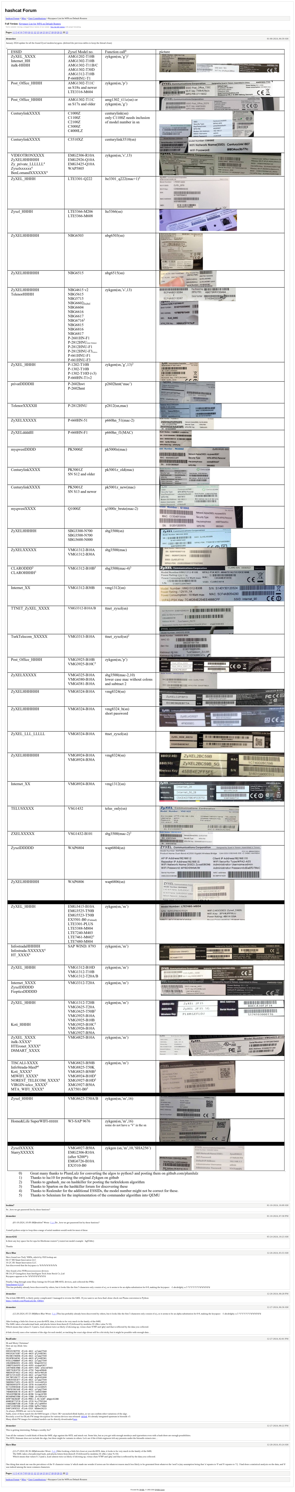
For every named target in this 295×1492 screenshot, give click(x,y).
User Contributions (37, 18)
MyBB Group (160, 1490)
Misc (24, 18)
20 (58, 32)
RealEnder (11, 1338)
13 (38, 32)
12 (35, 32)
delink (84, 1416)
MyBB (141, 1490)
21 (61, 32)
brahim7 (10, 1205)
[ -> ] (52, 1222)
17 (49, 32)
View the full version (57, 27)
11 (32, 32)
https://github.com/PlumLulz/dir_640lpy (25, 1300)
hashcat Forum (21, 10)
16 (46, 32)
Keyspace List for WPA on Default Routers (40, 23)
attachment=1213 (15, 1284)
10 (29, 32)
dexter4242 (11, 1236)
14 (41, 32)
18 (52, 32)
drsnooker (11, 38)
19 (55, 32)
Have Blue (11, 1253)
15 (44, 32)
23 (67, 32)
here (75, 1419)
